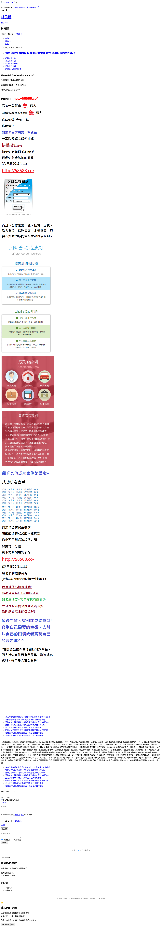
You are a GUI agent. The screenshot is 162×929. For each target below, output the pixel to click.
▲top (3, 825)
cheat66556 (5, 802)
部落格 (8, 41)
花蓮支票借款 (10, 58)
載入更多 (4, 829)
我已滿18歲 (5, 924)
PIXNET (64, 898)
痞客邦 (17, 815)
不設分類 (18, 34)
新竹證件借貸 (10, 66)
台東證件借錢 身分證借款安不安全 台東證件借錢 (24, 735)
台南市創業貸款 (11, 64)
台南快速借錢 (10, 61)
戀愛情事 (18, 821)
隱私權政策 (93, 898)
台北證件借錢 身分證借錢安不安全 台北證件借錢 (24, 733)
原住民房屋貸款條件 (13, 69)
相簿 (7, 38)
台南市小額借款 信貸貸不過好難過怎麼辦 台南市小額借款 (27, 717)
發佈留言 (4, 842)
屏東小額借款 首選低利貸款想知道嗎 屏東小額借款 (25, 725)
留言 (22, 815)
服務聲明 (102, 898)
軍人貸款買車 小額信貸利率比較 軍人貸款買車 (23, 728)
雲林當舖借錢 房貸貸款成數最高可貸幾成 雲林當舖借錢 (26, 722)
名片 (7, 44)
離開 (12, 924)
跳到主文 (4, 23)
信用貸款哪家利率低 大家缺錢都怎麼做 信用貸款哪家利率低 (40, 53)
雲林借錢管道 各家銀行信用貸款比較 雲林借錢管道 (25, 720)
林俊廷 (6, 17)
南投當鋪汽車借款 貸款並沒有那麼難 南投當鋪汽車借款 (26, 730)
